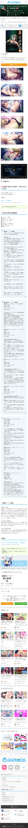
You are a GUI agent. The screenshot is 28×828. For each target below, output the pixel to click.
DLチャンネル (14, 2)
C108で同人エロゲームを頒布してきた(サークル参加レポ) (7, 701)
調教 (21, 22)
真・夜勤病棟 (4, 54)
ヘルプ (3, 783)
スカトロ (5, 22)
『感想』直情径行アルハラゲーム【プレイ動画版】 (20, 660)
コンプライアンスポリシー (8, 802)
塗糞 (11, 22)
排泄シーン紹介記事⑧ (6, 583)
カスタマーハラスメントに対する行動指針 (11, 781)
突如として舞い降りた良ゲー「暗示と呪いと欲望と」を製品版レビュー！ (20, 677)
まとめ (10, 753)
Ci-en (7, 814)
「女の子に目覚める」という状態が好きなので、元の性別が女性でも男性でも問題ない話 (20, 720)
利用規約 (4, 779)
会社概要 (4, 778)
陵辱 (16, 22)
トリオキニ (7, 818)
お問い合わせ (5, 785)
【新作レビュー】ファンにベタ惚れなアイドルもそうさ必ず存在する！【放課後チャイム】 (20, 642)
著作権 (3, 793)
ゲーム (17, 14)
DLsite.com (7, 810)
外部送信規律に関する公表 (8, 800)
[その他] (22, 26)
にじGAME (21, 810)
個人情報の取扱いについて (8, 798)
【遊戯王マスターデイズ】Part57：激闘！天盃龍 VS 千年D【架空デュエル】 (20, 623)
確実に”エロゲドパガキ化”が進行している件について (7, 720)
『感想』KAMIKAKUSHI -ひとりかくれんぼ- (7, 676)
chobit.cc (6, 179)
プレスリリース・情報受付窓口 (9, 786)
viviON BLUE (21, 814)
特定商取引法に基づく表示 (8, 796)
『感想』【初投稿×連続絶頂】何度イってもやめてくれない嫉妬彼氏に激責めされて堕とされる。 (7, 623)
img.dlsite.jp (6, 81)
